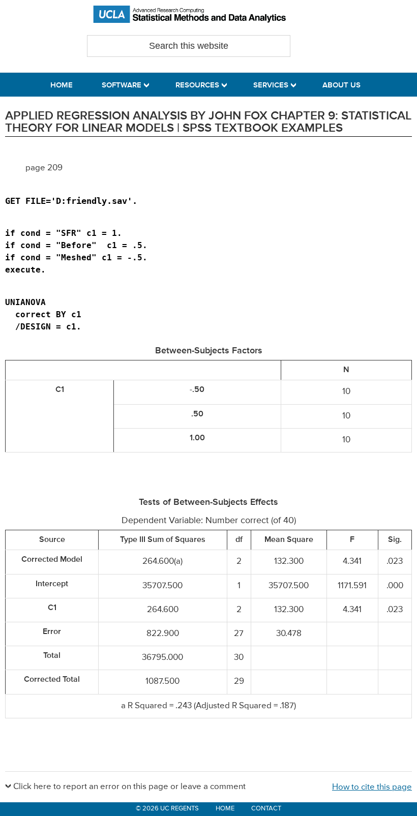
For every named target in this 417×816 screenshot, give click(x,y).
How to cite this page (372, 787)
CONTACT (266, 808)
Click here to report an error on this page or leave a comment (129, 786)
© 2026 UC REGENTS (167, 808)
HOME (225, 808)
